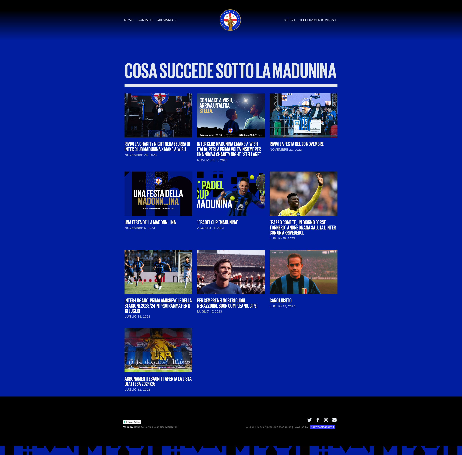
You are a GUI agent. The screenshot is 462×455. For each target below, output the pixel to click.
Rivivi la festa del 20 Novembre (297, 143)
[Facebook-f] (318, 420)
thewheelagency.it (322, 426)
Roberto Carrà (142, 426)
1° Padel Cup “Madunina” (218, 222)
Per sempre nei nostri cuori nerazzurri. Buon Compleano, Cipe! (227, 302)
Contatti (145, 20)
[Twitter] (309, 420)
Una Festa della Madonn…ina (150, 222)
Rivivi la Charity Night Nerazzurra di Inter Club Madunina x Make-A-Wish (157, 146)
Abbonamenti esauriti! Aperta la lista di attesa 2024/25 (158, 380)
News (128, 20)
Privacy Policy (133, 422)
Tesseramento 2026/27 (317, 20)
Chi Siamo (165, 20)
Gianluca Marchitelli (166, 426)
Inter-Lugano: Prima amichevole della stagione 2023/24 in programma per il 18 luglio (158, 305)
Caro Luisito (281, 300)
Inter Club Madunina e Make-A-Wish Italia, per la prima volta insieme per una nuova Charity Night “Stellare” (229, 149)
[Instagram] (326, 420)
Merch (289, 20)
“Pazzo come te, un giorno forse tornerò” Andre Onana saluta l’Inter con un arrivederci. (303, 227)
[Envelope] (334, 420)
